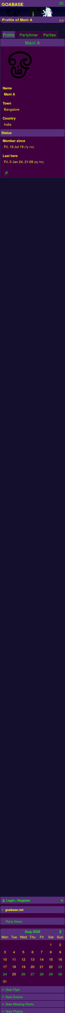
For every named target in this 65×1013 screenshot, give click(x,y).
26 (23, 973)
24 (5, 973)
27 (32, 973)
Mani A (32, 43)
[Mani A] (13, 15)
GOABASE (12, 4)
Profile (8, 35)
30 (60, 973)
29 (51, 973)
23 (60, 966)
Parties (49, 35)
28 (42, 973)
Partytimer (29, 35)
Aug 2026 (32, 931)
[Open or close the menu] (61, 2)
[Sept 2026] (60, 931)
